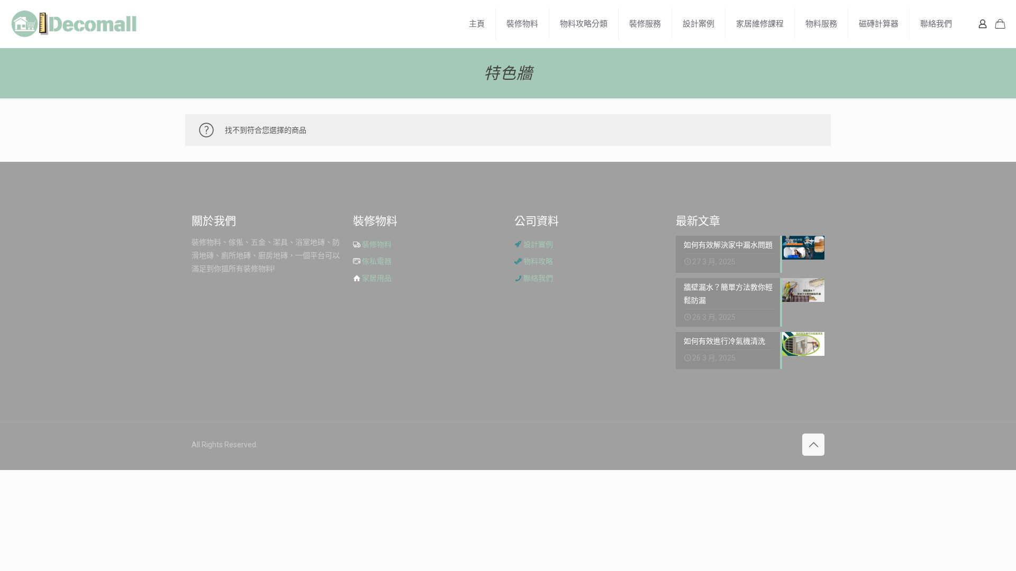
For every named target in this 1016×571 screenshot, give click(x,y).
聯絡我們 (538, 278)
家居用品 (377, 278)
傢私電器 (377, 261)
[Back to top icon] (813, 445)
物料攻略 (538, 261)
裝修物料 (377, 244)
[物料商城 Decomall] (74, 24)
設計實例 (538, 244)
